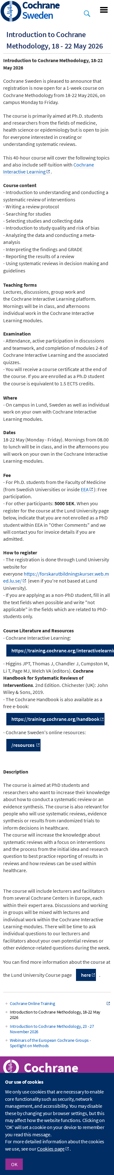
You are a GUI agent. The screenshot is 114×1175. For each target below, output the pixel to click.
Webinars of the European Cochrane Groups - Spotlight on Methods (50, 1042)
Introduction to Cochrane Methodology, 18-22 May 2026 (55, 1014)
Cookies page (50, 1149)
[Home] (11, 12)
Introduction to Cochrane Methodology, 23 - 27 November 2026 (52, 1029)
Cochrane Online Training (32, 1003)
